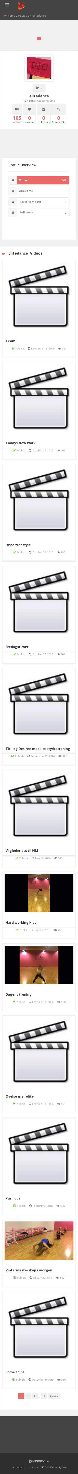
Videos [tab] (42, 180)
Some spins (15, 1372)
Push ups (13, 1198)
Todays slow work (21, 443)
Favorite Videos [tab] (42, 202)
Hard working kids (21, 922)
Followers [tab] (42, 212)
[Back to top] (64, 1464)
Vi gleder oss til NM (22, 850)
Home (11, 15)
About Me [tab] (26, 191)
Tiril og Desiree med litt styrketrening (38, 748)
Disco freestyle (18, 545)
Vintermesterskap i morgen (29, 1270)
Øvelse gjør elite (20, 1096)
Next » (54, 1396)
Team (10, 341)
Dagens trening (19, 994)
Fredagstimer (17, 646)
